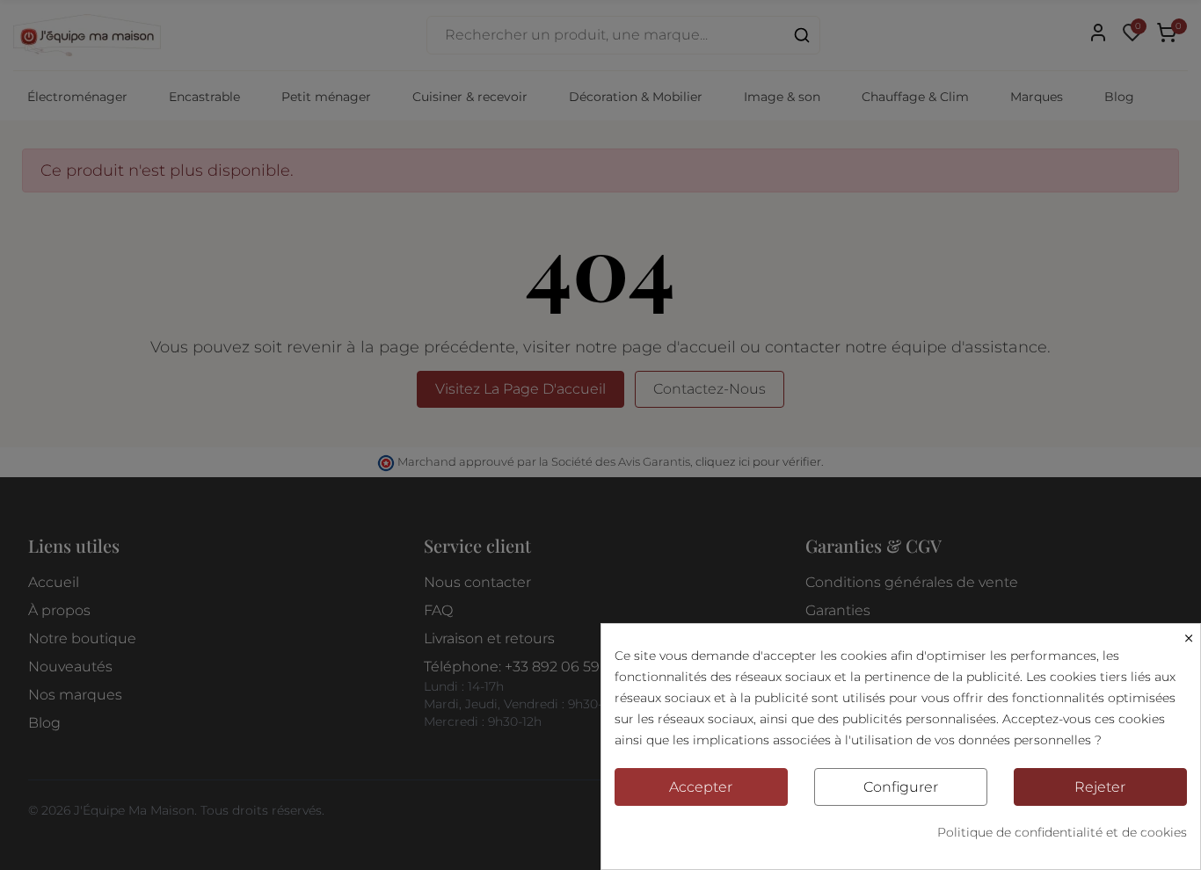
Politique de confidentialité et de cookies (1062, 832)
